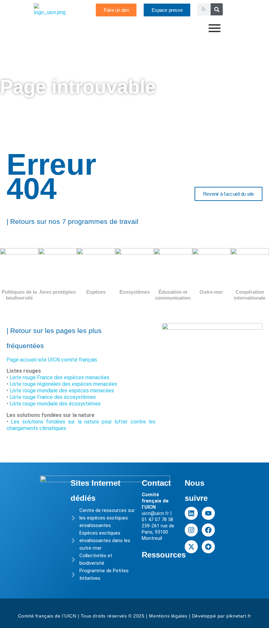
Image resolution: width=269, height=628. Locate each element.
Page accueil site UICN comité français (52, 360)
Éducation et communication (173, 295)
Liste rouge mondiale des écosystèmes (55, 404)
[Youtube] (208, 513)
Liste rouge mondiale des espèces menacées (62, 390)
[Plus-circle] (208, 546)
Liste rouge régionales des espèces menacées (63, 384)
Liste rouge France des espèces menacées (59, 377)
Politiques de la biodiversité (19, 295)
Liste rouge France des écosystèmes (53, 397)
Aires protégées (57, 292)
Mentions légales (168, 615)
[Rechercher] (217, 9)
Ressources (164, 554)
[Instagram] (191, 530)
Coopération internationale (249, 295)
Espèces (96, 292)
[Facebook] (208, 530)
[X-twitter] (191, 546)
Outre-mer (211, 292)
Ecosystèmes (134, 292)
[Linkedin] (191, 513)
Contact (156, 483)
